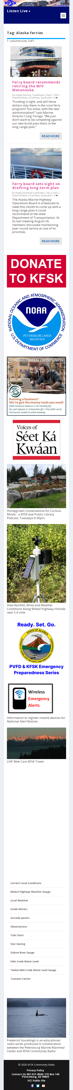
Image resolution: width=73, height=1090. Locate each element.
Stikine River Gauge (22, 952)
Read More (51, 136)
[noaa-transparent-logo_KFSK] (36, 350)
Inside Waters (18, 909)
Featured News (19, 97)
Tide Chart (17, 935)
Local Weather (19, 900)
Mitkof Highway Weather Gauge (30, 891)
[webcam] (36, 758)
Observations (18, 926)
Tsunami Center (20, 978)
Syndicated (46, 97)
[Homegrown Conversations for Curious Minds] (36, 507)
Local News (34, 97)
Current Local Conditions (25, 883)
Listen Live (17, 10)
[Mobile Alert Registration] (30, 714)
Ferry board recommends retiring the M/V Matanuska (36, 86)
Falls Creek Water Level (24, 961)
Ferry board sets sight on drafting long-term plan (36, 185)
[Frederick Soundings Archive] (36, 1036)
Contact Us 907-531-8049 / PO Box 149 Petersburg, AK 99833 (35, 1075)
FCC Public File (36, 1080)
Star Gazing (17, 944)
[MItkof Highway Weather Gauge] (36, 601)
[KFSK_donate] (36, 286)
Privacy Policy (35, 1070)
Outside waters (19, 918)
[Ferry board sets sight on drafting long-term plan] (36, 163)
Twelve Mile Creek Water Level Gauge (33, 970)
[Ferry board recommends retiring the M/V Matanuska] (36, 61)
